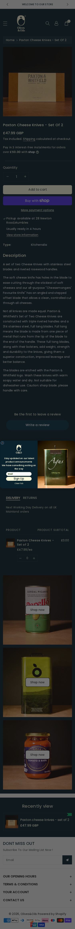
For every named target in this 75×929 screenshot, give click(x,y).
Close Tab (18, 483)
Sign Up (19, 479)
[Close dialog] (2, 443)
